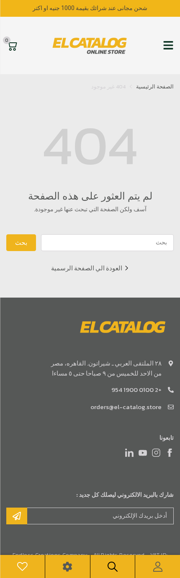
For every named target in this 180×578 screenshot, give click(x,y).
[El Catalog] (90, 45)
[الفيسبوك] (169, 452)
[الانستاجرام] (156, 452)
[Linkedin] (129, 452)
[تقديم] (16, 516)
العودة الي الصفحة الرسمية (86, 268)
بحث (21, 242)
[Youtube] (143, 452)
